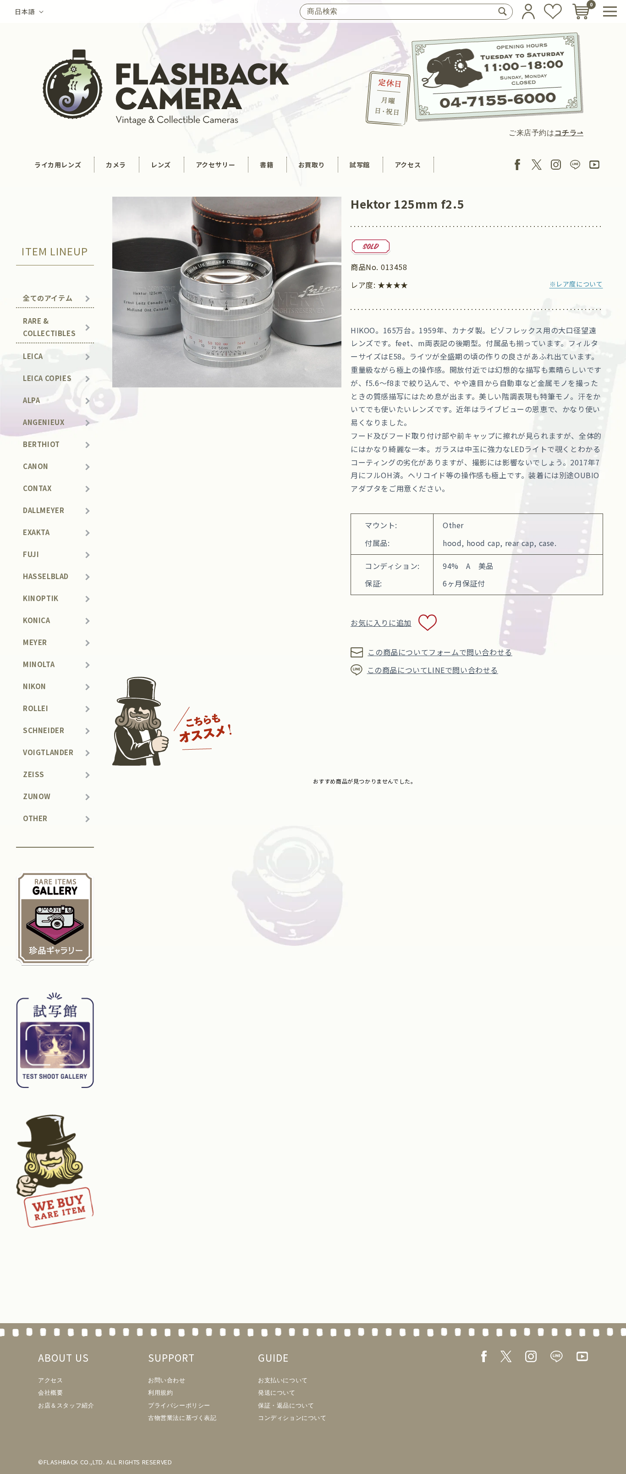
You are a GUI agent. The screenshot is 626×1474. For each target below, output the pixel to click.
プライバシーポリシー (179, 1405)
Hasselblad (46, 576)
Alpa (31, 400)
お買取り (311, 164)
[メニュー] (610, 11)
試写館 (360, 164)
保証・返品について (286, 1405)
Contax (37, 488)
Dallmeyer (43, 510)
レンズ (161, 164)
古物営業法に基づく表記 (182, 1417)
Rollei (36, 708)
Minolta (39, 664)
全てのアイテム (47, 298)
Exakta (36, 532)
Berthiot (41, 444)
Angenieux (43, 422)
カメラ (116, 164)
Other (35, 818)
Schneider (43, 730)
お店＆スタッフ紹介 (66, 1405)
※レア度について (576, 283)
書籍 (266, 164)
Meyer (35, 642)
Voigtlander (48, 752)
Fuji (31, 554)
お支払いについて (283, 1380)
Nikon (34, 686)
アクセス (408, 164)
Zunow (37, 796)
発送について (277, 1392)
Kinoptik (41, 598)
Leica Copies (47, 378)
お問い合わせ (167, 1380)
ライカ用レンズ (57, 164)
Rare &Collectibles (49, 327)
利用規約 (160, 1392)
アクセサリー (216, 164)
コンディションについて (292, 1417)
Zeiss (33, 774)
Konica (36, 620)
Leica (33, 356)
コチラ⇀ (569, 133)
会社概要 (50, 1392)
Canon (36, 466)
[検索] (502, 11)
